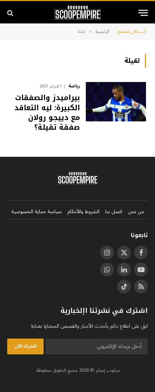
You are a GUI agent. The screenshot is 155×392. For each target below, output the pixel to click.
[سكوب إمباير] (78, 13)
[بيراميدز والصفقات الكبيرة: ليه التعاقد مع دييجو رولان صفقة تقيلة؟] (116, 101)
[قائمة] (143, 13)
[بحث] (11, 13)
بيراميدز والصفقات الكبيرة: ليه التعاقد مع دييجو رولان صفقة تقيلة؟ (47, 112)
